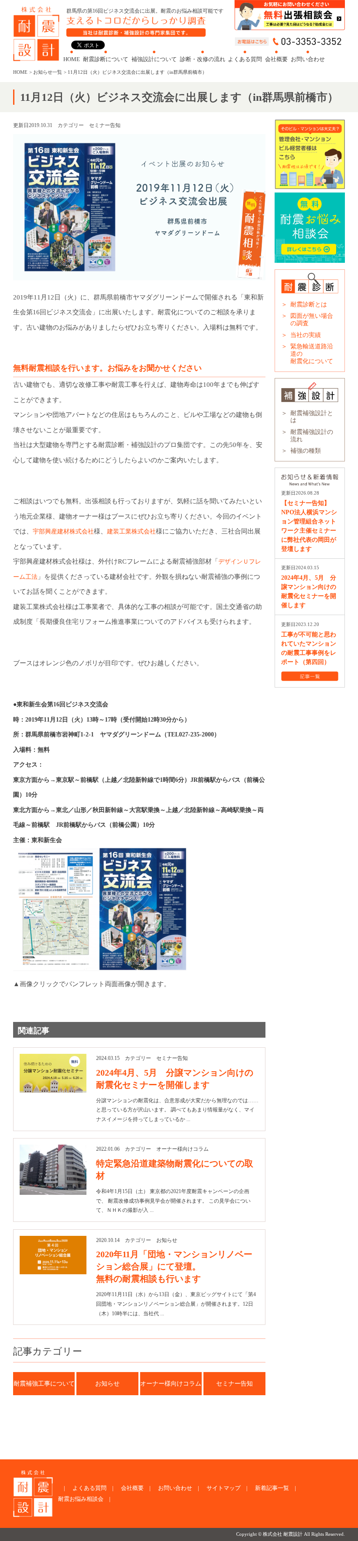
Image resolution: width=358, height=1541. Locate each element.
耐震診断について (105, 59)
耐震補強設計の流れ (311, 436)
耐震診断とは (308, 304)
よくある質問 (245, 59)
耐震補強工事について (44, 1383)
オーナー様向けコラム (170, 1383)
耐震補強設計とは (311, 417)
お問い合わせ (308, 59)
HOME (71, 59)
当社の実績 (305, 335)
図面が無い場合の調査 (311, 320)
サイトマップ (224, 1488)
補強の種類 (305, 450)
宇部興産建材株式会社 (63, 531)
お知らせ (107, 1383)
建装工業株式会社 (131, 531)
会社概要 (276, 59)
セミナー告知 (234, 1383)
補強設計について (154, 59)
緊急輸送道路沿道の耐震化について (311, 354)
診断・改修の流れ (202, 59)
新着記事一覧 (272, 1488)
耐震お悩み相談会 (80, 1499)
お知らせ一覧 (47, 72)
